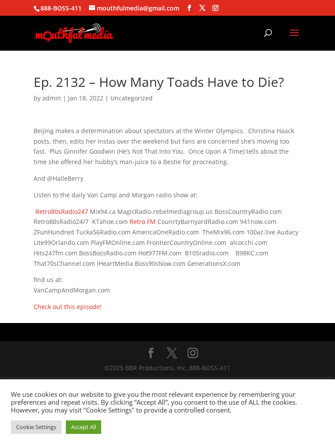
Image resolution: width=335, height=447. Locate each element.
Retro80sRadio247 (61, 211)
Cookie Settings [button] (36, 427)
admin (51, 98)
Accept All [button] (83, 427)
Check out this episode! (68, 307)
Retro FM (143, 221)
